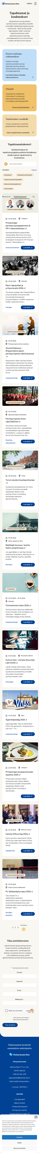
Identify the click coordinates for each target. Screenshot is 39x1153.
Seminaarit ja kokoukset (24, 175)
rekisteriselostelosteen (20, 1019)
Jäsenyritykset (19, 1103)
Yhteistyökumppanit (19, 1107)
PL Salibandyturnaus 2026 (19, 891)
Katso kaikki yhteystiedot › (19, 1081)
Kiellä (20, 1143)
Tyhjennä (34, 170)
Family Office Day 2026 (18, 834)
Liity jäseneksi (19, 1099)
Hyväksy (19, 1137)
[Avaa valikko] (32, 4)
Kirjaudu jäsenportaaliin (19, 1114)
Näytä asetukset (20, 1148)
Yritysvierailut (8, 188)
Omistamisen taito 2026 (18, 605)
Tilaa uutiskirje (10, 1025)
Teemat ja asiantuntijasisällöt (13, 179)
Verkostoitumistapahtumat (12, 184)
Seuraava (23, 925)
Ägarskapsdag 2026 (16, 720)
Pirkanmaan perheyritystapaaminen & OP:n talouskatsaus (18, 226)
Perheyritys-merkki (19, 1110)
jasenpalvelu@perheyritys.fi (19, 1078)
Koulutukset (8, 175)
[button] (36, 1117)
